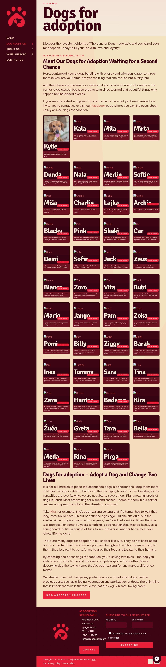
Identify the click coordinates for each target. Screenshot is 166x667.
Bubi (140, 287)
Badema (115, 400)
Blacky (53, 231)
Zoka (140, 315)
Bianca (53, 287)
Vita (109, 287)
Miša (50, 203)
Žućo (50, 428)
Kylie (50, 146)
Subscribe (129, 645)
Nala (80, 174)
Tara (110, 428)
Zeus (140, 259)
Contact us (14, 60)
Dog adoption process (66, 595)
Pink (80, 231)
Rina (80, 456)
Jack (110, 259)
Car (138, 231)
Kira (139, 400)
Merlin (113, 174)
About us (13, 49)
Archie (142, 203)
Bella (141, 428)
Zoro (80, 287)
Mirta (141, 128)
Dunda (53, 174)
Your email (137, 619)
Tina (140, 372)
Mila (110, 128)
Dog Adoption (16, 44)
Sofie (81, 259)
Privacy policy (54, 663)
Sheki (111, 231)
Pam (110, 315)
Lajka (111, 203)
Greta (81, 428)
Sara (110, 372)
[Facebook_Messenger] (157, 658)
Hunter (83, 400)
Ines (49, 372)
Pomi (51, 343)
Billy (80, 343)
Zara (50, 400)
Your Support (16, 54)
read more (63, 149)
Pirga (111, 456)
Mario (52, 315)
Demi (51, 259)
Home (10, 38)
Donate (89, 650)
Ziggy (111, 343)
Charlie (84, 203)
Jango (82, 315)
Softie (142, 174)
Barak (142, 343)
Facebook (98, 105)
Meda (51, 456)
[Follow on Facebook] (150, 661)
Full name (111, 619)
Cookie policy (68, 663)
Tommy (83, 372)
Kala (80, 128)
